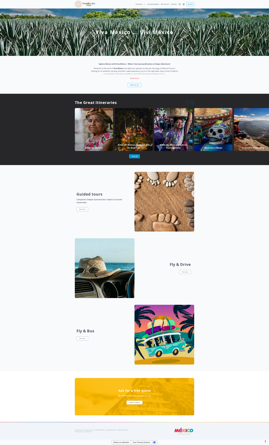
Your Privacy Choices (141, 442)
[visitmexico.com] (184, 430)
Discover (82, 209)
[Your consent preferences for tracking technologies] (265, 441)
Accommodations (153, 4)
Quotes (190, 4)
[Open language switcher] (184, 4)
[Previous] (188, 102)
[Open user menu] (180, 4)
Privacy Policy (79, 432)
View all (134, 156)
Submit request (134, 402)
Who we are (165, 4)
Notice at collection (121, 442)
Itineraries (139, 4)
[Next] (192, 102)
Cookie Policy (88, 432)
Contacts (174, 4)
